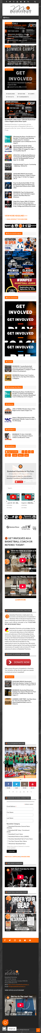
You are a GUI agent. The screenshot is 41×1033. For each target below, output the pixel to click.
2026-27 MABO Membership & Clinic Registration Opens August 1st (23, 409)
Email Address (11, 806)
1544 (14, 455)
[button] (7, 501)
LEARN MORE (20, 600)
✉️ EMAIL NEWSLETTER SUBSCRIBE (16, 219)
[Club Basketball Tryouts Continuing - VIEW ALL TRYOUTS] (8, 170)
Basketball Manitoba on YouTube (20, 471)
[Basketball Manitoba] (20, 9)
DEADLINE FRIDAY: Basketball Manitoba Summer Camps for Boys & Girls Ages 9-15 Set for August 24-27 (24, 176)
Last (26, 455)
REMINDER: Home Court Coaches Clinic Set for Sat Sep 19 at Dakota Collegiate (23, 376)
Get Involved (9, 69)
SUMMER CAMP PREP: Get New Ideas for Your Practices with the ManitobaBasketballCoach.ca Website (24, 701)
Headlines (8, 23)
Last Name (10, 818)
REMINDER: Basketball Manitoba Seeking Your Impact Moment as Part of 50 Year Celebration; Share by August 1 (24, 692)
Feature (8, 46)
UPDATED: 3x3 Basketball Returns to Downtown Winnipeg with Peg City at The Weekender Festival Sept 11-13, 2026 (24, 157)
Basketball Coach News (16, 834)
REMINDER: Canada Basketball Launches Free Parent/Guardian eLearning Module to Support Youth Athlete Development (23, 368)
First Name (10, 812)
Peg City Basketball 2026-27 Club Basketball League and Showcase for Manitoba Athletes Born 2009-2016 (24, 185)
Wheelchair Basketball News (17, 843)
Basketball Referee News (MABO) (19, 836)
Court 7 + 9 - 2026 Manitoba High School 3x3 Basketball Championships (27, 503)
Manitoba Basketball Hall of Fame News (21, 839)
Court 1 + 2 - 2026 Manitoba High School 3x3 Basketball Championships (13, 503)
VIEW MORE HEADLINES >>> (16, 216)
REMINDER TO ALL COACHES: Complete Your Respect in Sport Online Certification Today (22, 435)
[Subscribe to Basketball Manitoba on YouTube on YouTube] (20, 482)
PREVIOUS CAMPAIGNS (12, 856)
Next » (21, 455)
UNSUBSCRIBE (25, 856)
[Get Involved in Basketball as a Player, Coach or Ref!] (20, 89)
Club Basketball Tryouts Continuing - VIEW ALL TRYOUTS (24, 165)
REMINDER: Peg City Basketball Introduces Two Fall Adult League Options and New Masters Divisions (24, 194)
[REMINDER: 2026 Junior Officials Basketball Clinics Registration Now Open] (20, 42)
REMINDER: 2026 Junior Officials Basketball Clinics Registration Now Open (20, 120)
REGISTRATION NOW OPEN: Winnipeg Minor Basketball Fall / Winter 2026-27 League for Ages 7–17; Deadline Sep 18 (24, 148)
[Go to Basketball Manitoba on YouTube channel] (20, 466)
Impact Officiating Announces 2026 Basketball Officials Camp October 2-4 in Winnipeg (24, 419)
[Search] (32, 488)
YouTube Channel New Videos (18, 841)
